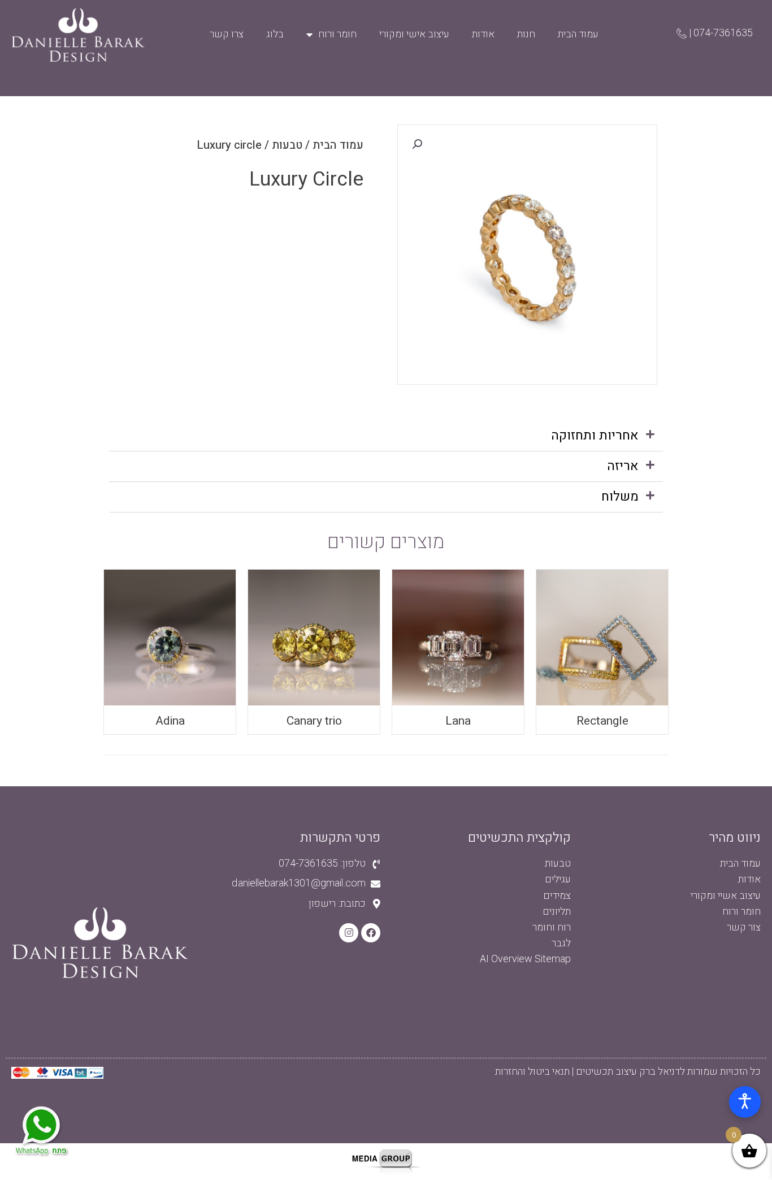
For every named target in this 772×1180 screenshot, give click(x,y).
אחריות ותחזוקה (595, 435)
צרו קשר (227, 34)
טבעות (287, 145)
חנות (526, 34)
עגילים (558, 879)
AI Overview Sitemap (525, 959)
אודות (483, 34)
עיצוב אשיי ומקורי (726, 895)
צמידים (557, 895)
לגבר (561, 943)
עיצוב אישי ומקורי (414, 34)
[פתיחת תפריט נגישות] (745, 1102)
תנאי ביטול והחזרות (532, 1071)
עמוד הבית (578, 34)
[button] (386, 436)
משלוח (620, 496)
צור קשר (744, 927)
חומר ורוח (337, 34)
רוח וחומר (551, 927)
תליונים (557, 911)
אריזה (623, 466)
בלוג (275, 34)
